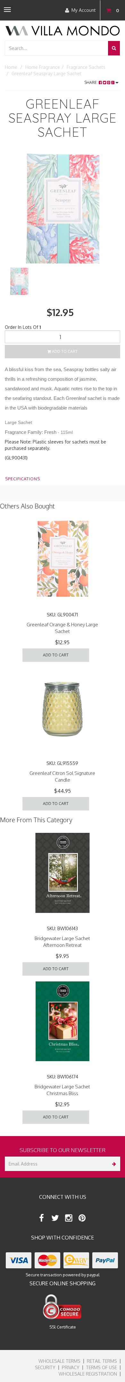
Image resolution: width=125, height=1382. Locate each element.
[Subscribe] (113, 1164)
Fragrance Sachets (86, 67)
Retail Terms (102, 1361)
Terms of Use (101, 1367)
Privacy (70, 1367)
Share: (91, 82)
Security (45, 1367)
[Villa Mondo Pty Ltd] (62, 30)
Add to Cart (64, 351)
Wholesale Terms (59, 1361)
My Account (83, 10)
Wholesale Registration (88, 1374)
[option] (62, 209)
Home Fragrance (42, 67)
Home (11, 67)
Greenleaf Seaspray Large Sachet (46, 73)
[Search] (114, 48)
